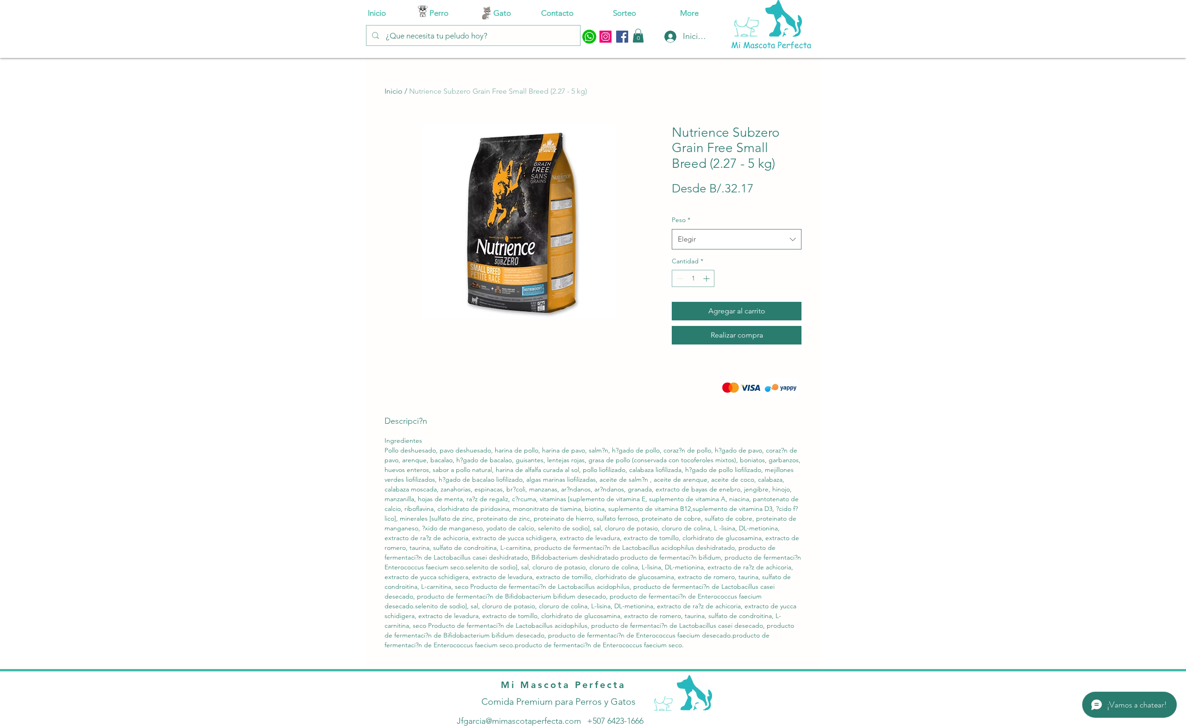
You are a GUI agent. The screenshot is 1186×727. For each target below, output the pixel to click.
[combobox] (736, 239)
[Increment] (707, 278)
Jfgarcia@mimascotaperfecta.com (519, 721)
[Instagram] (605, 37)
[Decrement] (679, 278)
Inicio (394, 91)
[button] (638, 36)
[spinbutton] (693, 278)
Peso (681, 220)
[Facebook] (622, 37)
